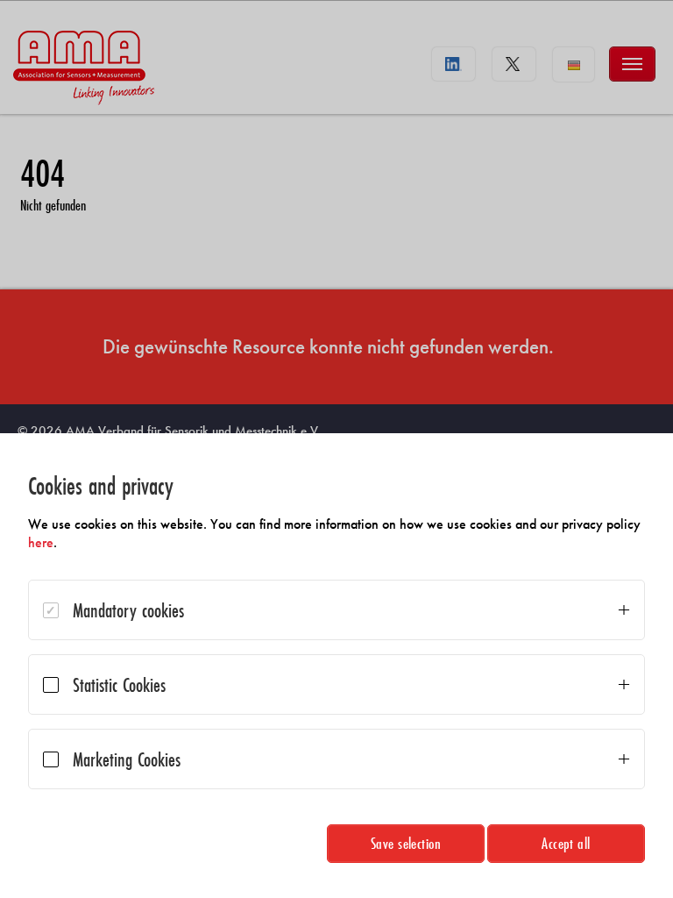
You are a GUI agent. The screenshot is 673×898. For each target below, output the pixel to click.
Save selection (406, 843)
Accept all (566, 843)
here (40, 542)
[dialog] (336, 665)
